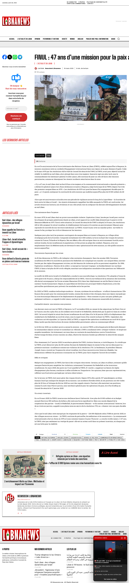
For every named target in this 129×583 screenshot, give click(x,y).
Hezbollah (45, 440)
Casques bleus (76, 437)
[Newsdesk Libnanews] (36, 68)
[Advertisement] (65, 19)
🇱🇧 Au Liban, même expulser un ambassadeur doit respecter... (108, 566)
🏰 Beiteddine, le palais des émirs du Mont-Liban (108, 574)
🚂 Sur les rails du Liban (101, 571)
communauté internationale (111, 437)
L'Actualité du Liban (9, 264)
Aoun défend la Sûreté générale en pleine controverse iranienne (15, 260)
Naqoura (77, 440)
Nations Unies (87, 440)
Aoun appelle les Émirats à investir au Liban (13, 231)
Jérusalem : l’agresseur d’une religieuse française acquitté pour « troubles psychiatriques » (48, 572)
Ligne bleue (67, 440)
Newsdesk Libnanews (53, 68)
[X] (21, 513)
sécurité (103, 440)
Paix (96, 440)
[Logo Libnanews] (16, 21)
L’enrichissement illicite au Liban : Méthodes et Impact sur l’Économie (24, 482)
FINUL (37, 440)
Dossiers (5, 226)
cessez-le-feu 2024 (91, 437)
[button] (118, 39)
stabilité (111, 440)
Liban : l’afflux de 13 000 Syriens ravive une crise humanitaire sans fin (72, 463)
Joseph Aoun (56, 440)
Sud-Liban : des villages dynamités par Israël (12, 221)
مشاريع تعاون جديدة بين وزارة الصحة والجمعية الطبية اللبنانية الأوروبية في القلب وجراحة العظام (80, 557)
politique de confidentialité (16, 126)
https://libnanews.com (23, 499)
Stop (48, 155)
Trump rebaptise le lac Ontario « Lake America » (48, 556)
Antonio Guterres (48, 437)
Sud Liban (121, 440)
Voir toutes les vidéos (110, 579)
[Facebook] (18, 513)
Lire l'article (40, 155)
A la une (5, 235)
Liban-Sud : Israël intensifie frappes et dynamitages (14, 240)
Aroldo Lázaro (63, 437)
